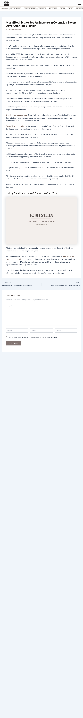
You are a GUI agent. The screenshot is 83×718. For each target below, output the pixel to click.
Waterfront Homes (30, 8)
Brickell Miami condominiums (17, 115)
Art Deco (70, 8)
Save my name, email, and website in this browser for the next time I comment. (33, 337)
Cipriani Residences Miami (15, 126)
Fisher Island (42, 8)
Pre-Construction (15, 8)
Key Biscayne (53, 8)
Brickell (62, 8)
